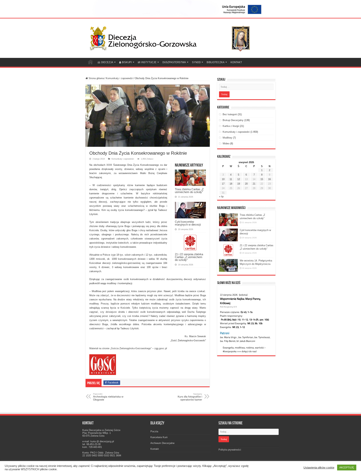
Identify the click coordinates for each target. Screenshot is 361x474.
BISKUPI (127, 62)
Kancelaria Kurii (159, 437)
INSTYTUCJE (148, 62)
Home (90, 62)
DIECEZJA (107, 62)
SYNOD (196, 62)
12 (238, 179)
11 (231, 179)
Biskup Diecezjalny (233, 120)
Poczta (154, 431)
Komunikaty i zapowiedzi (119, 78)
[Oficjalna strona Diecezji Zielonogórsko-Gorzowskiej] (173, 37)
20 (246, 183)
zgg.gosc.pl (160, 348)
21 (254, 183)
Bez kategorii (230, 114)
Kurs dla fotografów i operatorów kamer (190, 397)
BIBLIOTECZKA (215, 62)
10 (223, 179)
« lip (221, 196)
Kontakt (154, 448)
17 (223, 183)
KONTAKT (236, 62)
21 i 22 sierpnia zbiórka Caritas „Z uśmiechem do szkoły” (189, 257)
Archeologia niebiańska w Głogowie (108, 397)
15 (261, 179)
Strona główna (96, 78)
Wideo (226, 143)
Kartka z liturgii (231, 126)
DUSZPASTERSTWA (174, 62)
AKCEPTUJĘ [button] (346, 467)
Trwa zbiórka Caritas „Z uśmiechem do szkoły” (189, 191)
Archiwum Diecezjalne (162, 443)
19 (238, 183)
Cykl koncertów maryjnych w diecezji (188, 223)
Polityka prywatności (229, 449)
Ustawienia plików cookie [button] (318, 467)
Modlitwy (227, 137)
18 (231, 183)
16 (269, 179)
